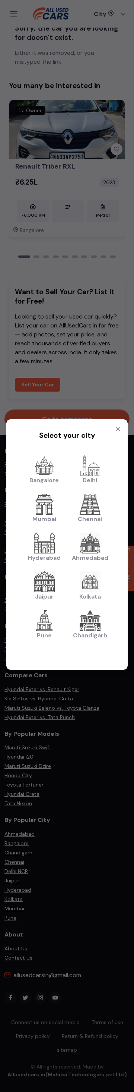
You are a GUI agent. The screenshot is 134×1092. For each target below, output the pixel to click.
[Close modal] (118, 429)
